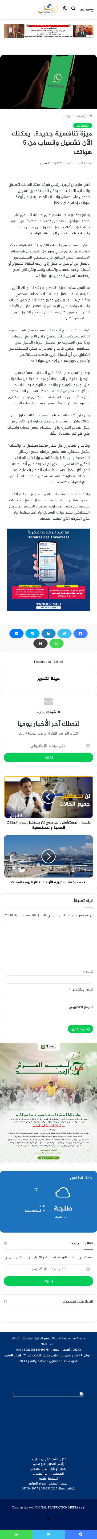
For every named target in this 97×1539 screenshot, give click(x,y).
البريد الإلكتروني (81, 989)
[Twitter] (64, 633)
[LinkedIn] (48, 633)
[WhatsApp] (56, 643)
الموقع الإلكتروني (81, 1007)
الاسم (88, 972)
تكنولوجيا (68, 116)
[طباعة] (40, 643)
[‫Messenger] (16, 633)
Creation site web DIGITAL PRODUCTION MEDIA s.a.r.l (48, 1507)
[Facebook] (80, 633)
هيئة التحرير (85, 163)
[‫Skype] (32, 633)
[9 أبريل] (48, 9)
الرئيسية (83, 116)
